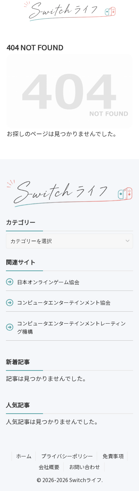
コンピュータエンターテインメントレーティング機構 (71, 327)
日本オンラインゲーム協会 (48, 282)
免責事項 (113, 456)
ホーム (24, 456)
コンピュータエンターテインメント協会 (63, 302)
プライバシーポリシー (67, 456)
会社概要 (49, 467)
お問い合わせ (84, 467)
